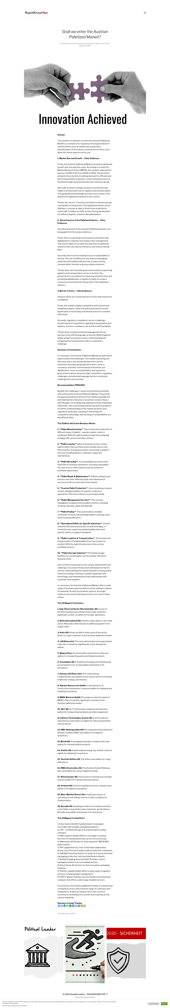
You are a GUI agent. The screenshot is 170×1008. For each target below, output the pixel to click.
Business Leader (69, 44)
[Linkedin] (64, 906)
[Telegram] (76, 906)
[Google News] (73, 906)
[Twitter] (62, 906)
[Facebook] (59, 906)
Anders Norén (89, 997)
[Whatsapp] (67, 906)
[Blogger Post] (70, 906)
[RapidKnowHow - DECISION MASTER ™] (81, 13)
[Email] (81, 906)
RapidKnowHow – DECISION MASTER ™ (88, 994)
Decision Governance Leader (88, 44)
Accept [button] (164, 1003)
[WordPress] (79, 906)
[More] (84, 906)
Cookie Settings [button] (153, 1003)
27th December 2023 (66, 913)
